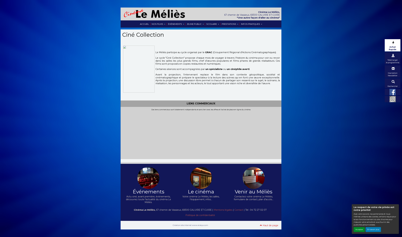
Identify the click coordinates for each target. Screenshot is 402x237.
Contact (238, 209)
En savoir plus (373, 229)
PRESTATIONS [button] (229, 24)
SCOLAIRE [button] (211, 24)
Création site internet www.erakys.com (190, 225)
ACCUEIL (144, 24)
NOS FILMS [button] (158, 24)
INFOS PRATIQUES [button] (251, 24)
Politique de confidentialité (200, 215)
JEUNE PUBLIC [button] (194, 24)
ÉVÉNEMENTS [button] (175, 24)
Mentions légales (223, 209)
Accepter (359, 229)
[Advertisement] (201, 134)
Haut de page (270, 225)
